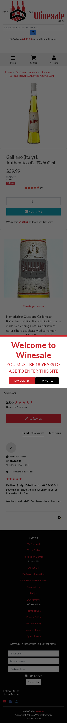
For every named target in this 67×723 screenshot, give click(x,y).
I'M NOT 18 (47, 380)
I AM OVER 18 (22, 380)
